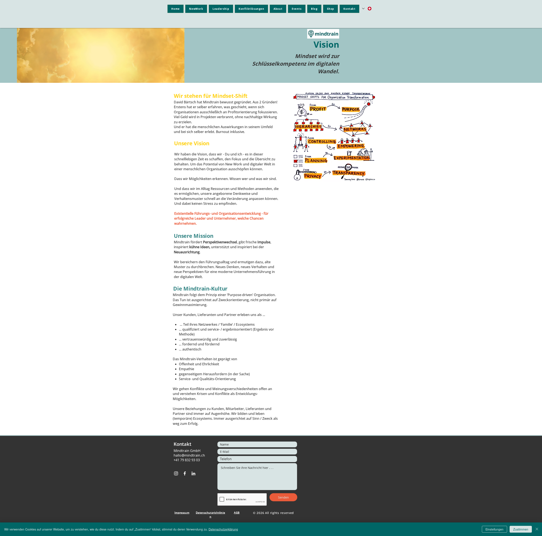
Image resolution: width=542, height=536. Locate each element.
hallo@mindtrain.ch (189, 455)
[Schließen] (536, 529)
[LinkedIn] (193, 473)
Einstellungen (494, 529)
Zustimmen (520, 529)
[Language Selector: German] (367, 8)
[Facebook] (184, 473)
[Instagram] (176, 473)
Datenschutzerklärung (223, 529)
